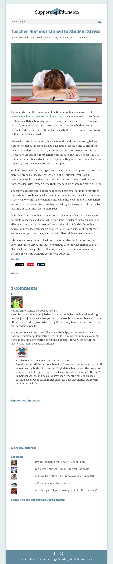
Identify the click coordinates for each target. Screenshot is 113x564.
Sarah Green (20, 37)
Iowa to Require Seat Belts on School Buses (60, 461)
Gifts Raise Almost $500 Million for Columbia (62, 468)
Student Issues (49, 37)
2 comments (81, 37)
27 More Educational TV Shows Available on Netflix (65, 475)
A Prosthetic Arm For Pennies (52, 483)
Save (32, 265)
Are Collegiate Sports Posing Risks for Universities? (66, 490)
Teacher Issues (65, 37)
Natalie (15, 310)
